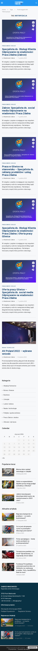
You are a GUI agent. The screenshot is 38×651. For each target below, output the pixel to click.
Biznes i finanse (9, 390)
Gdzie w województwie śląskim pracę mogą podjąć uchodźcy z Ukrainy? (26, 484)
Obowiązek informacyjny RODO (11, 609)
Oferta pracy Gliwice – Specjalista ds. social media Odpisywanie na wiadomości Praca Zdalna (17, 293)
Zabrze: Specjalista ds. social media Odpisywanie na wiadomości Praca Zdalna (18, 110)
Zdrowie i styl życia (10, 422)
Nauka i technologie (10, 408)
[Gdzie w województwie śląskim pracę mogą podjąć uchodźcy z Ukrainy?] (8, 485)
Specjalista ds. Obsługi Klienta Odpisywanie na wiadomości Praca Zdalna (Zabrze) (19, 52)
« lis (3, 458)
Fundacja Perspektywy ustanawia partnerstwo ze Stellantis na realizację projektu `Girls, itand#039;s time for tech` (26, 568)
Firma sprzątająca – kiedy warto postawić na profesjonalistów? (25, 541)
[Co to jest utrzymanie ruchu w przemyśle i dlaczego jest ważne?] (8, 529)
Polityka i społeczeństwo (12, 413)
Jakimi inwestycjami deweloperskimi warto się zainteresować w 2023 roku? (25, 497)
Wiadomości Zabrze (9, 58)
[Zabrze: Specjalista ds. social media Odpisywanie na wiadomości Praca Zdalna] (19, 89)
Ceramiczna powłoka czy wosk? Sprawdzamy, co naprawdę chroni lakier (25, 554)
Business (7, 395)
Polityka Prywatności (8, 611)
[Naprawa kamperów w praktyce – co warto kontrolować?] (8, 517)
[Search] (36, 3)
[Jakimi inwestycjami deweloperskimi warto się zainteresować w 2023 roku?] (8, 497)
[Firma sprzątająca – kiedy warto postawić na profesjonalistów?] (8, 542)
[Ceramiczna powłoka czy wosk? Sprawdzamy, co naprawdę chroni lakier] (8, 554)
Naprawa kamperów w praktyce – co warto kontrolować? (24, 516)
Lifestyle (6, 399)
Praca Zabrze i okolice (11, 417)
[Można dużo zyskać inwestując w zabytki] (8, 472)
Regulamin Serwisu (24, 611)
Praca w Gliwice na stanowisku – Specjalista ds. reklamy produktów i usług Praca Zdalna (18, 170)
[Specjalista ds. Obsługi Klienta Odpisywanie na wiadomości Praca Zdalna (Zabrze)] (19, 31)
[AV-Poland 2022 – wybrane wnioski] (19, 333)
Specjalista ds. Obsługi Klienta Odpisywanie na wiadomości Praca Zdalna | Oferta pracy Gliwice (19, 232)
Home (4, 9)
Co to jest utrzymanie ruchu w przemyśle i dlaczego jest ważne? (24, 529)
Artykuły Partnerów (10, 386)
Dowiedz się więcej (23, 649)
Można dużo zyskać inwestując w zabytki (23, 470)
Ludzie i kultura (8, 404)
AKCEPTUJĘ (32, 647)
